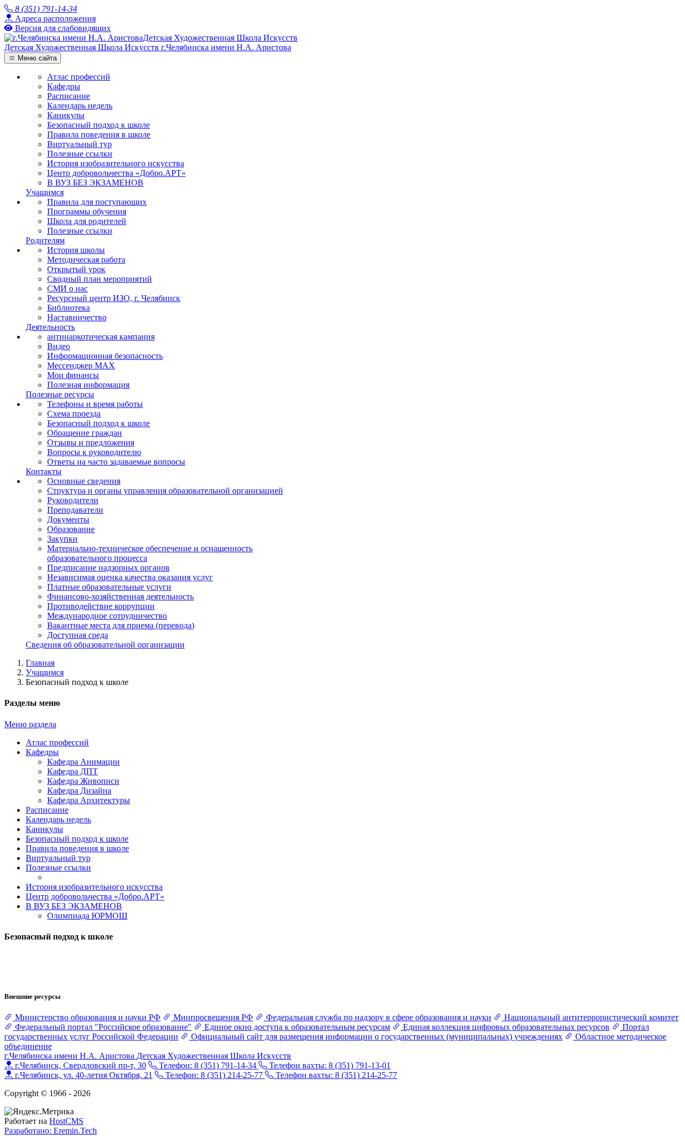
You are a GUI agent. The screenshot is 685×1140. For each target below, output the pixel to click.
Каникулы (66, 115)
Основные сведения (83, 481)
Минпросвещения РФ (212, 1017)
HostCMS (66, 1121)
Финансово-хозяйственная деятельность (120, 596)
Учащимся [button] (45, 192)
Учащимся (45, 672)
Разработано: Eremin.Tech (50, 1130)
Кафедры (63, 86)
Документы (68, 519)
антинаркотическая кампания (101, 336)
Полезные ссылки (79, 153)
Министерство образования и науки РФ (87, 1017)
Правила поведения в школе (98, 134)
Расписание (68, 96)
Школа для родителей (86, 221)
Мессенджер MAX (81, 365)
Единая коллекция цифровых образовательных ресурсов (505, 1026)
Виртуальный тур (79, 144)
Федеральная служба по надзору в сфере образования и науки (377, 1017)
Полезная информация (88, 384)
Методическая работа (86, 259)
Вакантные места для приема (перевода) (120, 625)
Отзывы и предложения (90, 442)
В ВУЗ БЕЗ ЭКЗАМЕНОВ (95, 182)
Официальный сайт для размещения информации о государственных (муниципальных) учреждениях (375, 1036)
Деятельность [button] (50, 327)
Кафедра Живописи (83, 780)
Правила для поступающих (97, 201)
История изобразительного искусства (115, 163)
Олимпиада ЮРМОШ (87, 915)
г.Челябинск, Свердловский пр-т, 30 (79, 1065)
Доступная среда (77, 635)
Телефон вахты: (329, 1065)
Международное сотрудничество (107, 615)
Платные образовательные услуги (109, 586)
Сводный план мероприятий (99, 278)
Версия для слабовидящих (62, 28)
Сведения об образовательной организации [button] (105, 644)
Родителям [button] (45, 240)
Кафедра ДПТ (72, 771)
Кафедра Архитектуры (88, 800)
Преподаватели (75, 509)
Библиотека (68, 307)
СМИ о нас (67, 288)
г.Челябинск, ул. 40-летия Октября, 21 (83, 1075)
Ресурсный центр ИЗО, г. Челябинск (113, 298)
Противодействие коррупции (101, 606)
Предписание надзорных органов (108, 567)
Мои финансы (73, 375)
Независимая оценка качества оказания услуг (130, 577)
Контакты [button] (44, 471)
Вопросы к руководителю (94, 452)
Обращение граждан (84, 432)
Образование (71, 529)
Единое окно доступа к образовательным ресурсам (296, 1026)
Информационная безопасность (105, 355)
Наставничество (76, 317)
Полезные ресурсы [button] (60, 394)
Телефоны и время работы (95, 404)
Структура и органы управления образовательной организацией (165, 490)
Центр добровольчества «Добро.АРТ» (116, 173)
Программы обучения (86, 211)
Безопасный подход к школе (98, 124)
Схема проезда (74, 413)
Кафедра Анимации (83, 761)
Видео (58, 346)
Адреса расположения (54, 18)
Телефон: (206, 1065)
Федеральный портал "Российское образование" (102, 1026)
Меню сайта (36, 58)
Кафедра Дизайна (79, 790)
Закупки (62, 538)
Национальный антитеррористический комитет (590, 1017)
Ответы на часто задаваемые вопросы (116, 461)
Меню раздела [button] (30, 724)
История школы (76, 250)
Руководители (72, 500)
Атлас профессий (78, 76)
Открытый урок (76, 269)
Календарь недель (79, 105)
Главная (40, 662)
